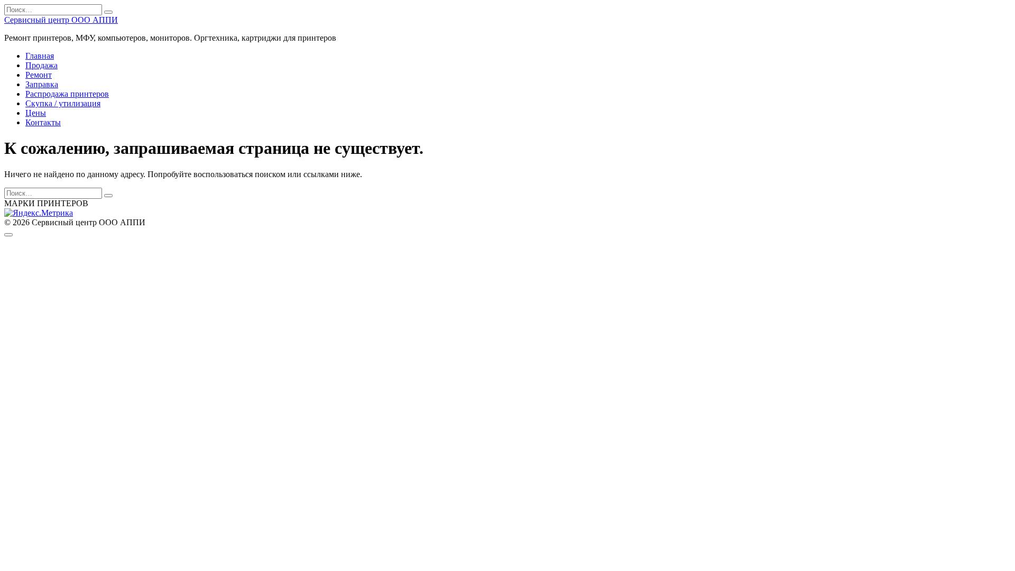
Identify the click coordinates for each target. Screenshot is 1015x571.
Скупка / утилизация (62, 103)
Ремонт (38, 74)
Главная (39, 55)
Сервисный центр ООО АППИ (61, 19)
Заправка (41, 84)
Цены (35, 112)
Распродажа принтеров (67, 93)
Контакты (43, 122)
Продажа (41, 65)
